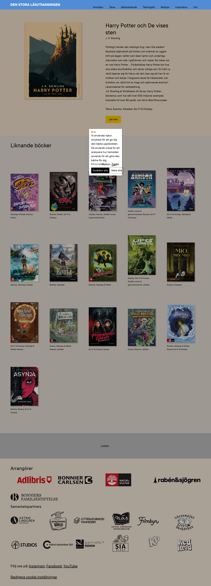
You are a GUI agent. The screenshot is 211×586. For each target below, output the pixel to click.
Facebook (54, 566)
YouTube (70, 566)
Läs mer (113, 119)
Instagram (37, 566)
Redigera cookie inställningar (34, 577)
